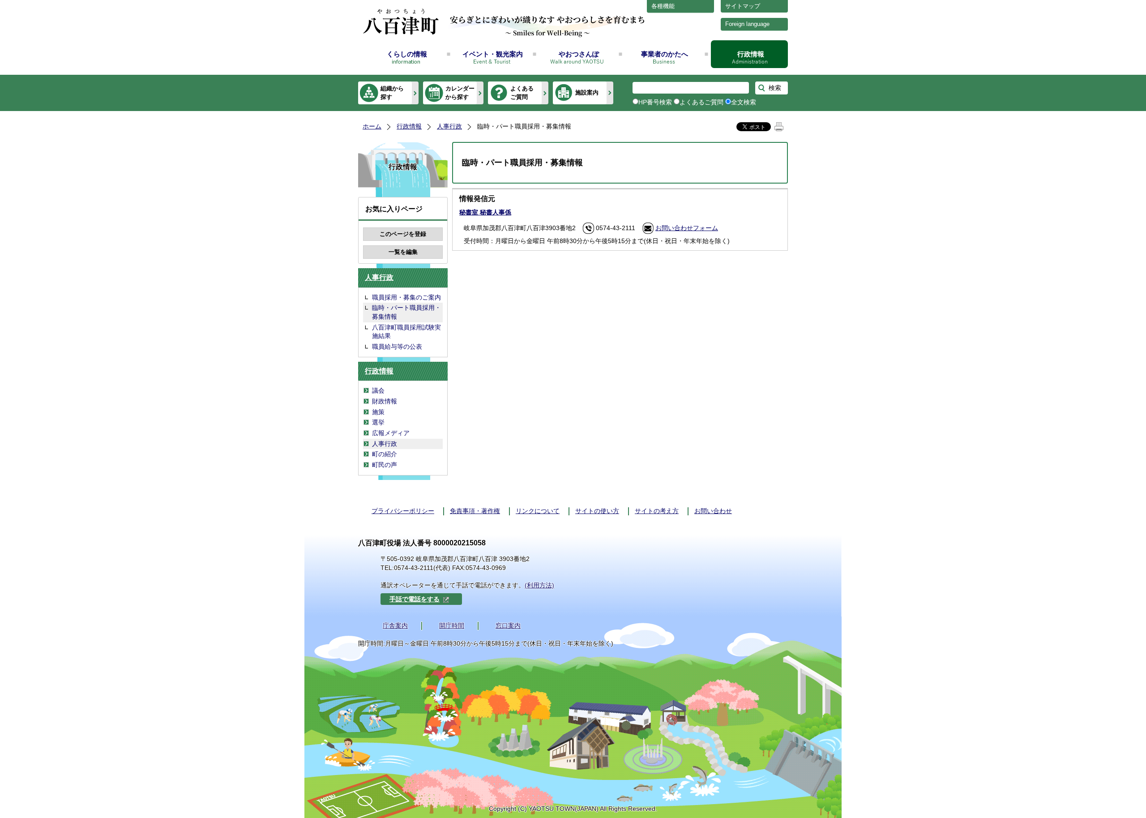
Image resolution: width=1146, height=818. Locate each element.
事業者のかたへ (664, 54)
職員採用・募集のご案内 (406, 297)
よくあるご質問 (522, 92)
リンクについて (538, 510)
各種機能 (663, 6)
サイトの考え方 (657, 510)
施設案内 (587, 92)
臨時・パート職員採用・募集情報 (406, 312)
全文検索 (743, 102)
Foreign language (747, 24)
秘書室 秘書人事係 (485, 212)
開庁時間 (451, 625)
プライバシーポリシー (403, 510)
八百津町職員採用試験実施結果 (406, 332)
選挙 (378, 422)
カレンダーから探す (460, 92)
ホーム (372, 126)
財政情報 (384, 401)
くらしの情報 (407, 54)
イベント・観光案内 (492, 54)
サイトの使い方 (597, 510)
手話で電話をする (414, 599)
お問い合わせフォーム (686, 227)
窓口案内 (508, 625)
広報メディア (391, 433)
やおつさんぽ (579, 54)
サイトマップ (742, 6)
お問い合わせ (713, 510)
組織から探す (392, 92)
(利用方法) (539, 585)
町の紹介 (384, 454)
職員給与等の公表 (397, 346)
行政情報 (750, 54)
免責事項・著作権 (475, 510)
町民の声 (384, 464)
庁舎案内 (395, 625)
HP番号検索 (655, 102)
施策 (378, 411)
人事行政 (449, 126)
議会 (378, 390)
